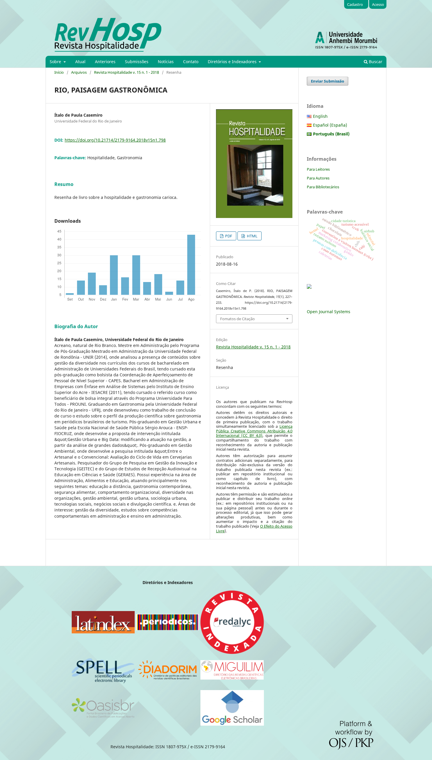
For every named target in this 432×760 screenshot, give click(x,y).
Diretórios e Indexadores (233, 61)
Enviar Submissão (327, 81)
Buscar (375, 61)
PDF (228, 236)
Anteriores (105, 61)
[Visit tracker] (309, 287)
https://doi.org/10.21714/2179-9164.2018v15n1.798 (115, 140)
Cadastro (355, 4)
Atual (80, 61)
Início (59, 72)
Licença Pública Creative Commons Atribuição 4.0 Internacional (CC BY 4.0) (254, 431)
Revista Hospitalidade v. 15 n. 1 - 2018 (126, 72)
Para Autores (318, 178)
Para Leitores (318, 169)
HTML (251, 236)
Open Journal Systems (328, 311)
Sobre (56, 61)
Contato (190, 61)
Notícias (166, 61)
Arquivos (79, 72)
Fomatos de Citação (237, 318)
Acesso (378, 4)
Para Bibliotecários (323, 186)
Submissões (136, 61)
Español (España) (330, 125)
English (320, 116)
